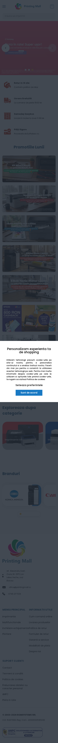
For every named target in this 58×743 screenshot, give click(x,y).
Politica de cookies (36, 379)
